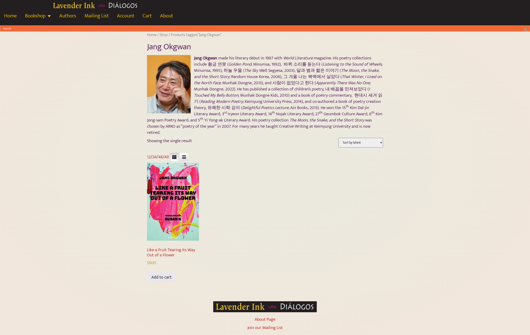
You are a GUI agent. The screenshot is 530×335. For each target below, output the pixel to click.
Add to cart (161, 277)
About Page (265, 319)
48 (160, 157)
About (166, 16)
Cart (147, 16)
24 (154, 157)
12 (149, 157)
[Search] (526, 28)
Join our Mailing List (265, 327)
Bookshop (35, 16)
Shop (164, 34)
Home (10, 16)
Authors (67, 16)
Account (125, 16)
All (166, 157)
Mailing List (96, 16)
